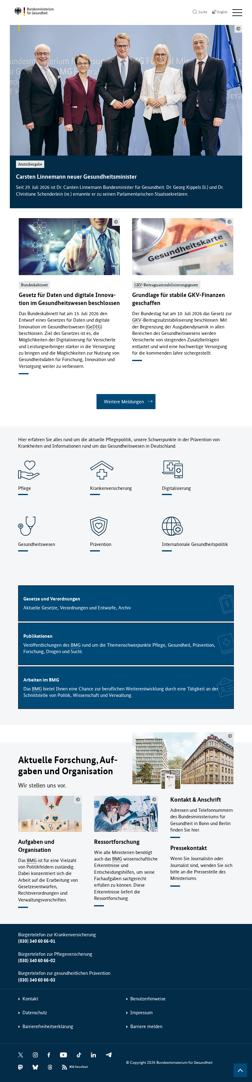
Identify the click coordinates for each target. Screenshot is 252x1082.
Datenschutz (34, 1012)
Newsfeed (78, 1067)
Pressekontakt (188, 848)
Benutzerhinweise (148, 999)
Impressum (141, 1012)
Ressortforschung (117, 841)
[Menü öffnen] (237, 12)
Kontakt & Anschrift (195, 799)
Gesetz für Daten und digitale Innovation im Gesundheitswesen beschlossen (69, 299)
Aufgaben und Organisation (36, 845)
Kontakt (30, 999)
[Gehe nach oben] (240, 1070)
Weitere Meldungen (124, 402)
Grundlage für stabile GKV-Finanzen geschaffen (178, 299)
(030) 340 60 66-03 (36, 980)
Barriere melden (146, 1026)
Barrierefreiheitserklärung (47, 1026)
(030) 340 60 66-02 (36, 960)
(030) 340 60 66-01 (36, 941)
